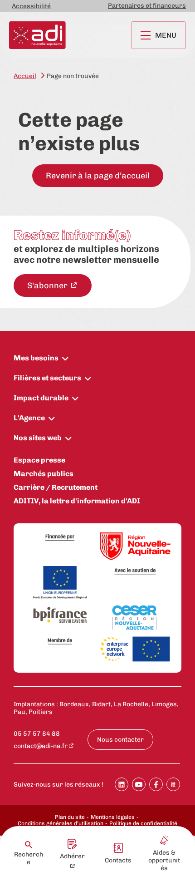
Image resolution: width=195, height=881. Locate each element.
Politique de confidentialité (143, 823)
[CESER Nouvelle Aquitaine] (135, 618)
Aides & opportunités (164, 860)
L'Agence (29, 417)
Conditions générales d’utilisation (60, 823)
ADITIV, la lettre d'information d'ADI (77, 501)
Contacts (118, 860)
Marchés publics (43, 473)
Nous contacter (120, 739)
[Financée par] (59, 537)
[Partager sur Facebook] (156, 784)
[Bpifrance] (59, 615)
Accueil (25, 76)
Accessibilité (31, 6)
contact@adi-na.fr (41, 746)
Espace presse (39, 460)
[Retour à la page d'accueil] (37, 35)
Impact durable (41, 398)
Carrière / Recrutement (56, 487)
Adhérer (72, 856)
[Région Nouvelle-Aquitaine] (135, 546)
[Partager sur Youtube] (139, 784)
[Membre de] (59, 641)
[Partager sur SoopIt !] (173, 784)
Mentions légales (113, 817)
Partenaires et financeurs (147, 6)
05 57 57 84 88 (37, 734)
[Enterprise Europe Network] (135, 650)
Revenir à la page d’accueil (98, 176)
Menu (165, 35)
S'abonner (48, 285)
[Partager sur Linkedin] (121, 784)
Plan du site (70, 817)
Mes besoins (36, 358)
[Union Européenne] (59, 583)
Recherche (28, 858)
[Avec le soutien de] (135, 571)
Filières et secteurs (47, 378)
